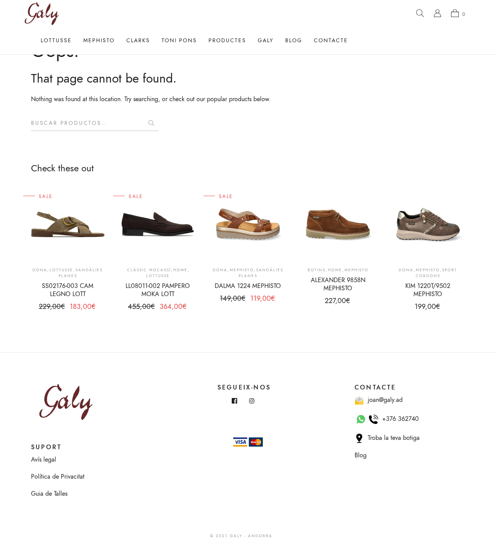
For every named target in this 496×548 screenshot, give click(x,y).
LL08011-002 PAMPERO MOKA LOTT (158, 290)
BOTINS (317, 270)
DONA (40, 270)
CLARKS (138, 40)
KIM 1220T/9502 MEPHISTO (427, 290)
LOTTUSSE (56, 40)
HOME (180, 270)
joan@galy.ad (383, 400)
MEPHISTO (99, 40)
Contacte (331, 40)
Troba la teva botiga (392, 438)
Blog (293, 40)
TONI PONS (179, 40)
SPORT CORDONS (436, 273)
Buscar (151, 123)
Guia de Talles (49, 493)
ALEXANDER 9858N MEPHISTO (338, 284)
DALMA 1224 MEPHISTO (248, 286)
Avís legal (43, 459)
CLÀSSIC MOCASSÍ (149, 270)
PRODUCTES (227, 40)
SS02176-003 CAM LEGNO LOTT (67, 290)
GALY (266, 40)
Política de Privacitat (57, 476)
